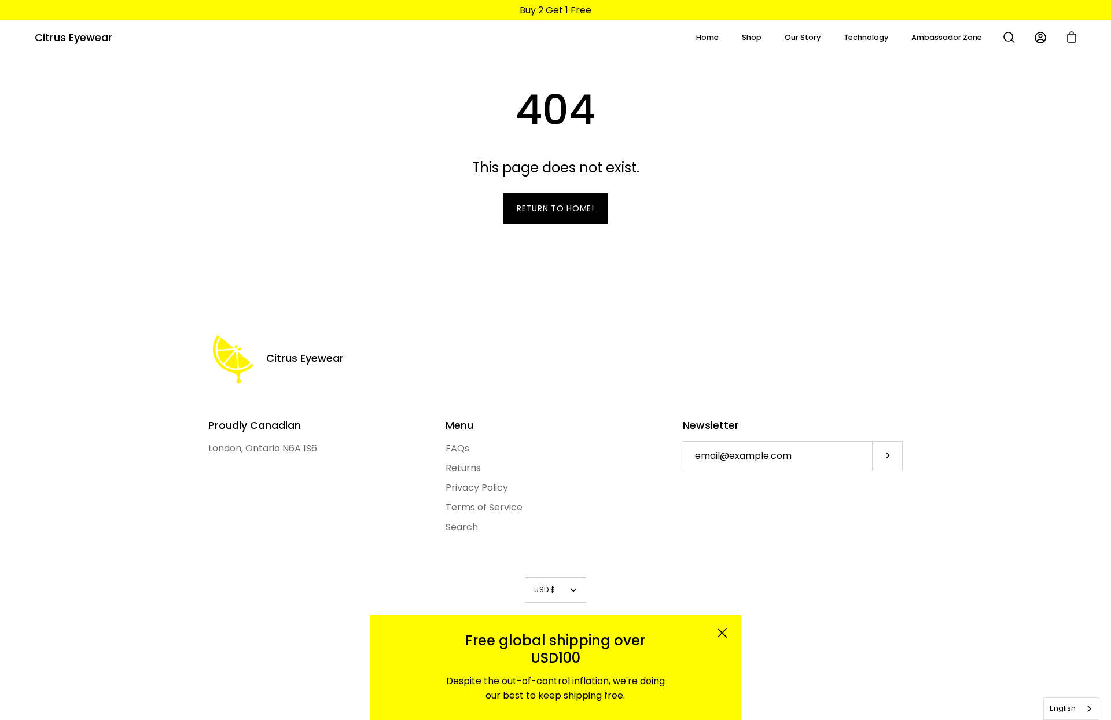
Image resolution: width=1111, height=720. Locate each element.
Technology (866, 37)
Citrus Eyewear (73, 37)
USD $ (544, 589)
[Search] (1009, 38)
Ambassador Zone (946, 37)
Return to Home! (555, 208)
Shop (751, 37)
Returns (463, 468)
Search (462, 527)
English (1063, 708)
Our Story (803, 37)
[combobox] (1071, 708)
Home (707, 37)
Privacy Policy (477, 487)
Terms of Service (484, 507)
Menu (459, 425)
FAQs (457, 448)
